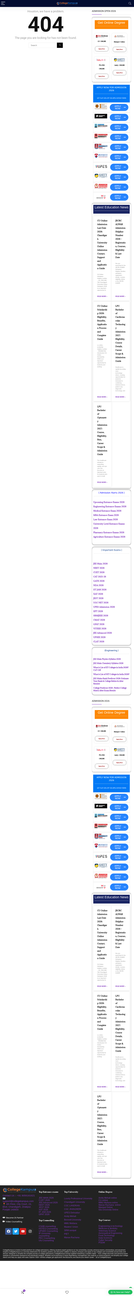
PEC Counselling (47, 1238)
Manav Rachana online (110, 1205)
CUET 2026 (44, 1200)
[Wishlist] (67, 1292)
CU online (103, 1200)
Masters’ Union (71, 1227)
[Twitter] (15, 1231)
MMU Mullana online (108, 1202)
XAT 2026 (43, 1210)
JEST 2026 (44, 1207)
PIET (66, 1234)
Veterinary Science (107, 1231)
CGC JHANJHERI (72, 1209)
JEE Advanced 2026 (48, 1202)
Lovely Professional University (78, 1198)
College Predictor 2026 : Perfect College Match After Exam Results (110, 689)
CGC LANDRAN (72, 1205)
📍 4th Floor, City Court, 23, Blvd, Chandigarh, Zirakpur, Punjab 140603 (17, 1207)
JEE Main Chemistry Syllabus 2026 (108, 663)
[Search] (130, 3)
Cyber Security (105, 1240)
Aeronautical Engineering (110, 1233)
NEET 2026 (44, 1205)
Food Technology (107, 1235)
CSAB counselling (47, 1226)
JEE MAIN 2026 (46, 1198)
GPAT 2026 (44, 1214)
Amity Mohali (70, 1216)
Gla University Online (109, 1210)
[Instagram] (30, 1231)
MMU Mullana (70, 1223)
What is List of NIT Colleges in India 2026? (111, 674)
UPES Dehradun (72, 1213)
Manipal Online (106, 1207)
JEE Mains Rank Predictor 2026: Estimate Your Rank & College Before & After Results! (111, 681)
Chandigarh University (74, 1202)
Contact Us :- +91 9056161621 (19, 1195)
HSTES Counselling (48, 1229)
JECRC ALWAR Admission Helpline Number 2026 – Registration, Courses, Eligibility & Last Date (120, 239)
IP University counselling (45, 1234)
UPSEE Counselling (48, 1231)
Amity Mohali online (108, 1198)
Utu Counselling (46, 1240)
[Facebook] (8, 1231)
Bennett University (72, 1220)
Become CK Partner (15, 1217)
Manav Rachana (72, 1237)
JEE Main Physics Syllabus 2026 (107, 659)
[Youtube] (23, 1231)
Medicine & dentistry (108, 1228)
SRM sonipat (70, 1230)
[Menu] (3, 3)
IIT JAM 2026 (45, 1212)
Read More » (102, 296)
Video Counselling (14, 1221)
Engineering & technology (111, 1226)
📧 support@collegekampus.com (18, 1200)
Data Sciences (105, 1238)
